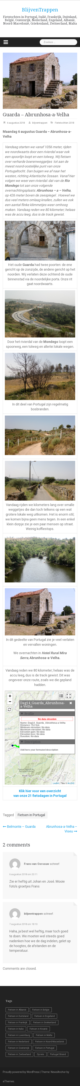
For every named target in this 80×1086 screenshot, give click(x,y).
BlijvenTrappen (40, 10)
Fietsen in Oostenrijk (18, 1048)
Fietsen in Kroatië (38, 1029)
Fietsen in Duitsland (18, 1016)
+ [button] (10, 696)
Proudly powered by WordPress (21, 1071)
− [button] (10, 701)
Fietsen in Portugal (31, 815)
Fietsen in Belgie (40, 1009)
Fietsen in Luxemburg (19, 1035)
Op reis (40, 1054)
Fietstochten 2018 (64, 122)
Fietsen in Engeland (44, 1016)
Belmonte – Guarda (21, 826)
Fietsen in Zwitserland (19, 1054)
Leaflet (56, 782)
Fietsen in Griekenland (44, 1022)
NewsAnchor (58, 1071)
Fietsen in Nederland (18, 1041)
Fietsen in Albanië (17, 1009)
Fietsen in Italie (16, 1029)
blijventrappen (39, 122)
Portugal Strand (58, 1054)
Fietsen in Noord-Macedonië (49, 1041)
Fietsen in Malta (44, 1035)
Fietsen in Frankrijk (17, 1022)
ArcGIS (71, 782)
